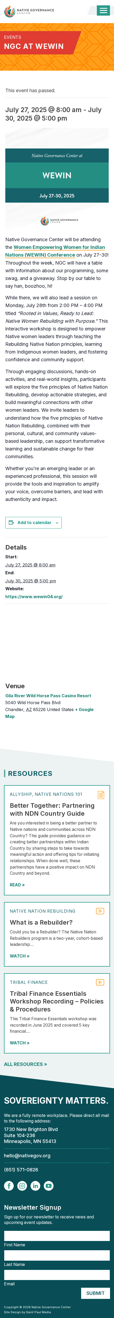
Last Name (14, 1264)
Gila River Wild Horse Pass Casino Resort (48, 695)
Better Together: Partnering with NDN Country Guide (52, 809)
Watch (19, 956)
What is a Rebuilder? (41, 922)
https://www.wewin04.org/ (34, 596)
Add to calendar (34, 522)
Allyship (21, 794)
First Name (14, 1245)
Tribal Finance (29, 982)
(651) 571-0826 (21, 1169)
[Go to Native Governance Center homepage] (38, 12)
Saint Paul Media (38, 1312)
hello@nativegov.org (27, 1155)
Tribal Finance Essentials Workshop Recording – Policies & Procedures (57, 1001)
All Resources (25, 1064)
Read (17, 884)
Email (9, 1284)
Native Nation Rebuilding (43, 911)
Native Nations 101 (58, 794)
